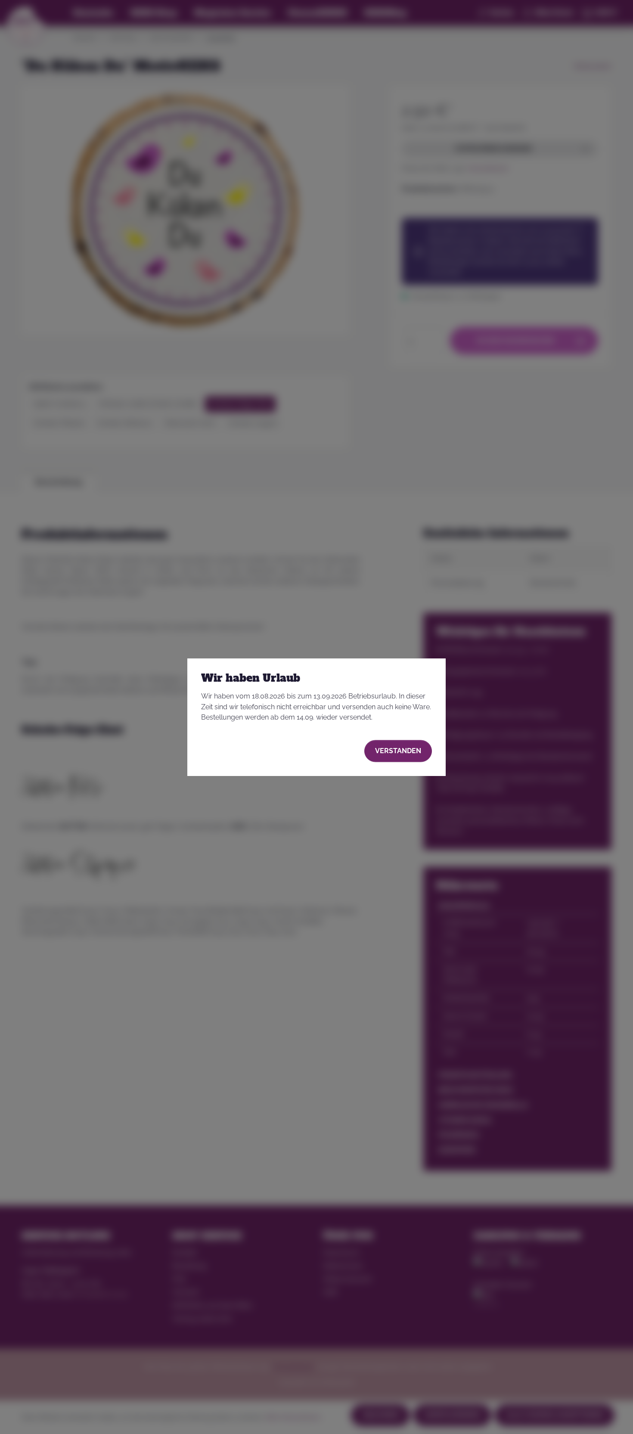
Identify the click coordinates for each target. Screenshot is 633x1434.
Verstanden (398, 751)
